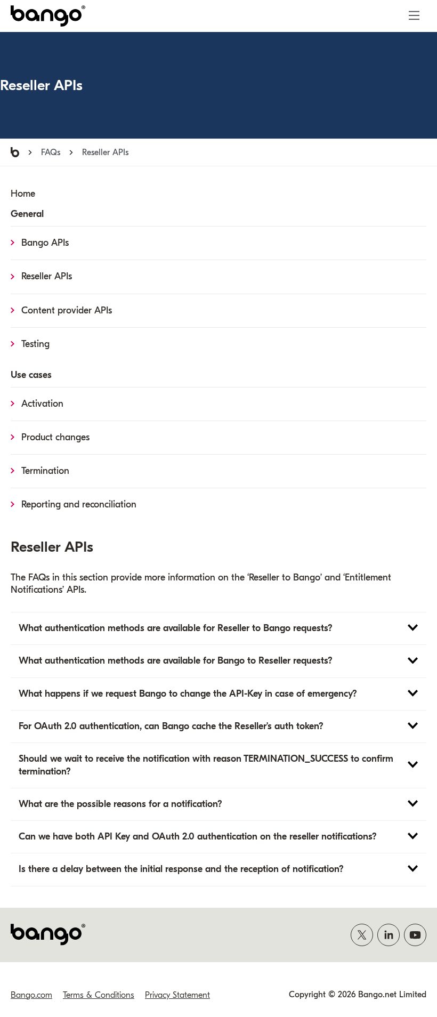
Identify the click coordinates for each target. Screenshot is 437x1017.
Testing (35, 344)
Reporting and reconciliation (78, 504)
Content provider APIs (66, 310)
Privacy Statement (177, 995)
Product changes (55, 437)
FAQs (50, 152)
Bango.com (31, 995)
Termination (45, 471)
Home (23, 193)
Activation (42, 403)
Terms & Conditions (98, 995)
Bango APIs (45, 242)
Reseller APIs (46, 276)
